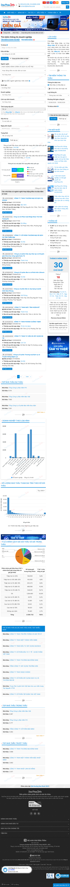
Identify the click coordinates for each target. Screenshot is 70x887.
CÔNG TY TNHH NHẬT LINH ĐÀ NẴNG (22, 769)
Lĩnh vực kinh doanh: (8, 99)
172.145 (27, 158)
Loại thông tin (52, 92)
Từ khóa (4, 45)
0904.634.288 (24, 4)
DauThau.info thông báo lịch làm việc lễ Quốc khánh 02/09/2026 (60, 189)
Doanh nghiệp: (6, 92)
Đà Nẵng (23, 223)
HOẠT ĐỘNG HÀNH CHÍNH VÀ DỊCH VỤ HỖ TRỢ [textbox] (17, 66)
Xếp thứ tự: (4, 118)
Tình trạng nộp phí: (7, 106)
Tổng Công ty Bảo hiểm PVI (18, 388)
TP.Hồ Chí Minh (26, 326)
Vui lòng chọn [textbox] (6, 88)
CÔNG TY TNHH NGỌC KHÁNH (20, 672)
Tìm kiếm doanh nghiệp (10, 40)
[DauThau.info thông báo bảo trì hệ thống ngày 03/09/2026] (51, 149)
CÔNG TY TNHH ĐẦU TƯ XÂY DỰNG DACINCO (25, 646)
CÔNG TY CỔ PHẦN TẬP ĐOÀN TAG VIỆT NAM (25, 694)
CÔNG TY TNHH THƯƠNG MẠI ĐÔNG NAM (24, 660)
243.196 (15, 147)
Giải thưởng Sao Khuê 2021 (40, 786)
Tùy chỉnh (41, 490)
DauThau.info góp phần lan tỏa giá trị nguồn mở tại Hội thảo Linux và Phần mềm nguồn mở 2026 (58, 159)
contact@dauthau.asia (27, 6)
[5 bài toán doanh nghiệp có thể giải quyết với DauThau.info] (51, 178)
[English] (48, 2)
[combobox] (23, 66)
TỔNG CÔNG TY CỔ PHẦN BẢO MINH (22, 729)
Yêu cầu (49, 864)
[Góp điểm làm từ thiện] (23, 537)
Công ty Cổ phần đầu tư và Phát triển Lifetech (29, 272)
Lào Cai (23, 342)
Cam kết (43, 864)
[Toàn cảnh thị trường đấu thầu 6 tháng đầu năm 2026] (51, 209)
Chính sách (22, 864)
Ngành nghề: (5, 64)
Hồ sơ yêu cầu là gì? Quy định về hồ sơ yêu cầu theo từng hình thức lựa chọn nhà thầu (58, 138)
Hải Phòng (24, 295)
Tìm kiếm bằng (28, 40)
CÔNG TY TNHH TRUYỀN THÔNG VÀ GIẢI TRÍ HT (26, 634)
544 (27, 376)
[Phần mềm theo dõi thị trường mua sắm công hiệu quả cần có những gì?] (51, 199)
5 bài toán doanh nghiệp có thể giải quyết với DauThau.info (60, 179)
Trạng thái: (4, 133)
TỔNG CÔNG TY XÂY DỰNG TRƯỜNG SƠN (24, 666)
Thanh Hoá (24, 260)
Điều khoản (29, 864)
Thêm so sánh (8, 212)
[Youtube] (54, 2)
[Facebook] (51, 2)
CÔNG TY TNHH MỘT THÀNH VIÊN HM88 (23, 640)
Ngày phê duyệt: (6, 126)
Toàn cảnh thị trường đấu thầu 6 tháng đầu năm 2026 (61, 209)
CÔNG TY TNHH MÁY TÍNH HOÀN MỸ (27, 307)
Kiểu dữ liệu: (5, 51)
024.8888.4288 (35, 4)
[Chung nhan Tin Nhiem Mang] (35, 805)
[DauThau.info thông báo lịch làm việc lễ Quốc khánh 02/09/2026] (51, 188)
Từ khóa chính (52, 106)
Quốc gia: (4, 85)
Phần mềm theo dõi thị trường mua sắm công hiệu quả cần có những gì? (61, 199)
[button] (11, 12)
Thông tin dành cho (54, 82)
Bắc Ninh (23, 205)
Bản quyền (37, 864)
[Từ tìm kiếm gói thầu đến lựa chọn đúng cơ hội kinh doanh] (51, 170)
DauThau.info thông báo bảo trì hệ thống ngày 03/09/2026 (61, 148)
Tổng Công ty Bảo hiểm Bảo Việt (19, 396)
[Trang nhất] (4, 12)
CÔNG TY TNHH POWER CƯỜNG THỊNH (27, 322)
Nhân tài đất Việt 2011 (23, 859)
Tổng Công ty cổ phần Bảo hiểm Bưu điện (22, 405)
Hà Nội (23, 242)
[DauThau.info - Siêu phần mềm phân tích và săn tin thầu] (9, 5)
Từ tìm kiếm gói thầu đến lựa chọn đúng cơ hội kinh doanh (61, 169)
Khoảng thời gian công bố (56, 99)
